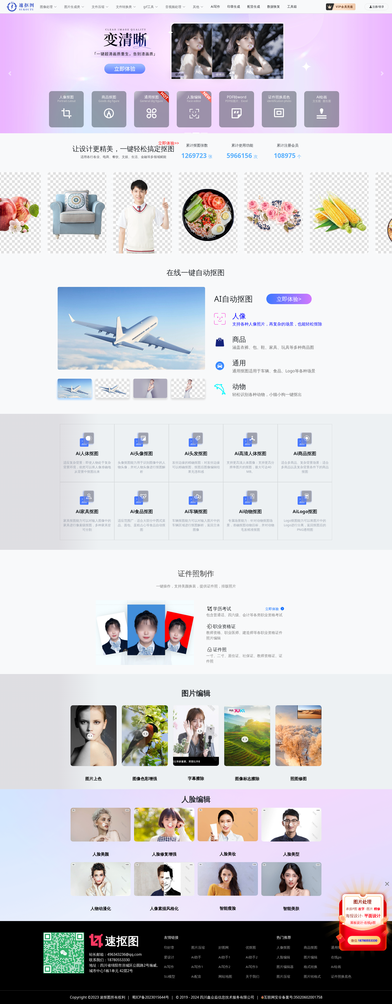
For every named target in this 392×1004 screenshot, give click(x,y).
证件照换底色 (341, 976)
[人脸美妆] (228, 824)
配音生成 (253, 6)
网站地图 (225, 976)
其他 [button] (196, 7)
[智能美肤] (291, 879)
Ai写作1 (197, 966)
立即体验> (289, 299)
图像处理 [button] (46, 7)
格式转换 (310, 966)
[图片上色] (94, 735)
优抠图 (251, 947)
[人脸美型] (291, 825)
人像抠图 (283, 947)
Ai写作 (215, 6)
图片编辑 (310, 957)
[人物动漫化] (101, 879)
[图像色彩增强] (145, 735)
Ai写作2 (224, 966)
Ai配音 (196, 976)
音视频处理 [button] (173, 7)
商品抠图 (310, 947)
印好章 (169, 947)
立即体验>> (168, 143)
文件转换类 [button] (124, 7)
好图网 (223, 947)
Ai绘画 (336, 966)
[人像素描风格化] (164, 879)
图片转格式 (312, 976)
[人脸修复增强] (164, 825)
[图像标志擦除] (247, 735)
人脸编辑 (283, 957)
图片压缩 (198, 947)
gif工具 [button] (148, 7)
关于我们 (252, 976)
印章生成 (233, 6)
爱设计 (169, 957)
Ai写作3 (252, 966)
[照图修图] (298, 735)
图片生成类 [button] (72, 7)
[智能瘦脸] (228, 879)
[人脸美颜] (101, 825)
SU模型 (169, 976)
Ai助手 (196, 957)
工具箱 (292, 6)
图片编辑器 (285, 966)
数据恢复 (273, 6)
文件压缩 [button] (98, 7)
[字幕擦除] (196, 735)
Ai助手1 (224, 957)
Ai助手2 (252, 957)
